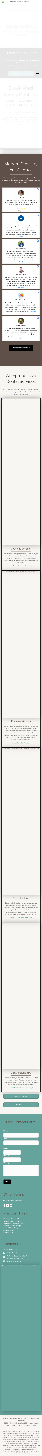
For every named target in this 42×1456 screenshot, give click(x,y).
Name (6, 1131)
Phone (6, 1148)
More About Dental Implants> (21, 917)
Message (6, 1163)
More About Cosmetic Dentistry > (21, 566)
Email (6, 1155)
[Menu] (38, 74)
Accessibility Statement (14, 1200)
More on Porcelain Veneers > (21, 743)
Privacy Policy (31, 1425)
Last (5, 1146)
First (5, 1138)
